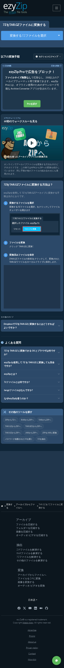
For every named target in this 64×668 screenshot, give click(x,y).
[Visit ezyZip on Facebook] (19, 608)
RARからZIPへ (27, 420)
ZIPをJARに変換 (49, 432)
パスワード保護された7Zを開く (19, 439)
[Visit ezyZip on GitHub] (46, 608)
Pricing (32, 636)
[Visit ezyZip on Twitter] (24, 608)
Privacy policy (32, 647)
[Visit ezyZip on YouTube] (30, 608)
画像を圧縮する (24, 531)
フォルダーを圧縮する (28, 527)
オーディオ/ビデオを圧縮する (32, 535)
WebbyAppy (27, 622)
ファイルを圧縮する (27, 524)
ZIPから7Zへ (10, 420)
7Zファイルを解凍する (29, 556)
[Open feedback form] (56, 660)
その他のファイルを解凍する (32, 560)
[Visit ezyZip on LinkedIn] (35, 608)
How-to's (32, 659)
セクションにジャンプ (48, 56)
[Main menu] (56, 8)
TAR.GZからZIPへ (13, 426)
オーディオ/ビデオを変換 (31, 585)
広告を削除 (55, 66)
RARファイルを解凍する (29, 553)
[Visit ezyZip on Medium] (41, 608)
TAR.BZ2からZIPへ (33, 426)
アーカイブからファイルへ (32, 574)
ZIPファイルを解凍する (29, 549)
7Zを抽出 (41, 439)
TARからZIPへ (45, 420)
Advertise (32, 630)
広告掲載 (8, 66)
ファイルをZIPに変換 (29, 578)
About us (32, 642)
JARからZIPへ (31, 432)
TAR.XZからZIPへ (13, 432)
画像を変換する (26, 582)
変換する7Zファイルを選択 (28, 35)
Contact (32, 653)
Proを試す (32, 103)
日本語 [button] (31, 599)
